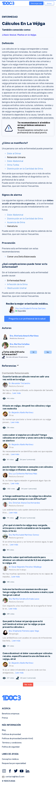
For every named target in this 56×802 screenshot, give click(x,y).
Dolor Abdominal (15, 161)
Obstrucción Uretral (16, 288)
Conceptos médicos (10, 759)
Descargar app (36, 3)
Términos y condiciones (12, 743)
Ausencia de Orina (16, 222)
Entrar (49, 3)
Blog (4, 730)
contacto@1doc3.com (13, 777)
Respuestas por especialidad (14, 763)
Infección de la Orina (17, 284)
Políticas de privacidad (11, 734)
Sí (33, 352)
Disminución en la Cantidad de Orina (25, 168)
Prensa (5, 718)
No (48, 352)
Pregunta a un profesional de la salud (27, 318)
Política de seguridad (10, 747)
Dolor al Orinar (14, 153)
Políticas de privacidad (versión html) (17, 738)
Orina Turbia (13, 165)
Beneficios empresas (10, 714)
